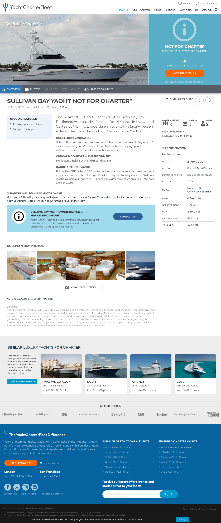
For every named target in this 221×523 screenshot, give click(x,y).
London (9, 472)
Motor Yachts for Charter (44, 18)
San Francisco (50, 472)
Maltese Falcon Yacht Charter (177, 447)
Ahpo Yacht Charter (171, 471)
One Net (138, 382)
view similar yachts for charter (116, 197)
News (158, 9)
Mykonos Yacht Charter (117, 467)
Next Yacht (209, 100)
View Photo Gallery (83, 287)
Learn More (135, 520)
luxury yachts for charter (191, 81)
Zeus (180, 382)
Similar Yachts (181, 99)
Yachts (123, 9)
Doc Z (91, 382)
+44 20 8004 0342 (18, 476)
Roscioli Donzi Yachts (113, 121)
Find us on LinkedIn (34, 487)
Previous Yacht (199, 100)
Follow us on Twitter (16, 487)
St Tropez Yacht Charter (117, 447)
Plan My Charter (21, 463)
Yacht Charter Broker (18, 200)
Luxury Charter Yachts (18, 18)
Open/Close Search (216, 9)
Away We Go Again (56, 382)
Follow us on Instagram (25, 487)
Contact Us (128, 216)
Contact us (51, 463)
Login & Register (209, 3)
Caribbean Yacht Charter (118, 471)
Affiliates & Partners (52, 493)
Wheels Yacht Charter (173, 452)
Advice (207, 9)
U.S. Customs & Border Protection (35, 298)
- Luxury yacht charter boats (34, 7)
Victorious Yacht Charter (174, 457)
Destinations (141, 9)
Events (171, 9)
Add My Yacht (29, 493)
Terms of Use (189, 509)
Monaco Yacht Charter (117, 452)
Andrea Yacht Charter (173, 462)
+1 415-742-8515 (52, 476)
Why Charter (189, 9)
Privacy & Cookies (207, 509)
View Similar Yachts (185, 73)
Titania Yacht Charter (172, 467)
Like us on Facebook (7, 487)
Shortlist (187, 3)
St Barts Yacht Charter (117, 457)
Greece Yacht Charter (116, 462)
